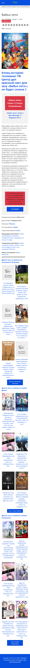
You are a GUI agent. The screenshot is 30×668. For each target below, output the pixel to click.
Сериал (15, 227)
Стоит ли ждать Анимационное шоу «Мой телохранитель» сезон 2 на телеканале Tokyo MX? (8, 460)
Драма (18, 252)
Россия (17, 230)
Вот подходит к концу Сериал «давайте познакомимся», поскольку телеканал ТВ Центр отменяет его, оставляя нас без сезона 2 (21, 331)
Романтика (5, 254)
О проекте (23, 658)
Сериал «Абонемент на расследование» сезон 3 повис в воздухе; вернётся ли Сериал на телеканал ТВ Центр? (21, 365)
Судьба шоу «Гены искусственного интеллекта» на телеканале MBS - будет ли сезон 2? (8, 497)
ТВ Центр (12, 224)
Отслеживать (15, 209)
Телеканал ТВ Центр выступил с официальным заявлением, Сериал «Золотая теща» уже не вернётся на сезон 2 (8, 328)
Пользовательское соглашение (13, 660)
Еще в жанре (15, 511)
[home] (15, 3)
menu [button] (3, 2)
